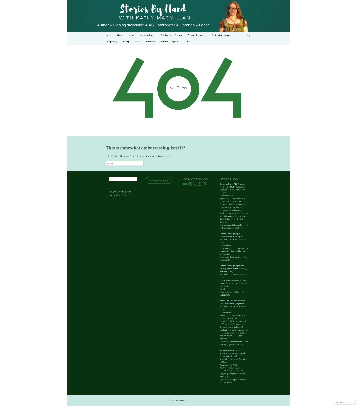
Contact (187, 41)
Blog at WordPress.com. (178, 400)
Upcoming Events (147, 35)
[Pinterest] (204, 184)
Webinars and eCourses (171, 35)
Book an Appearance (220, 35)
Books (131, 35)
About (119, 35)
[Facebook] (190, 184)
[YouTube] (185, 184)
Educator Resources (197, 35)
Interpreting (111, 41)
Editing (126, 41)
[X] (194, 184)
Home (108, 35)
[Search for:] (248, 35)
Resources (150, 41)
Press (137, 41)
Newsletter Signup (169, 41)
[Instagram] (199, 184)
